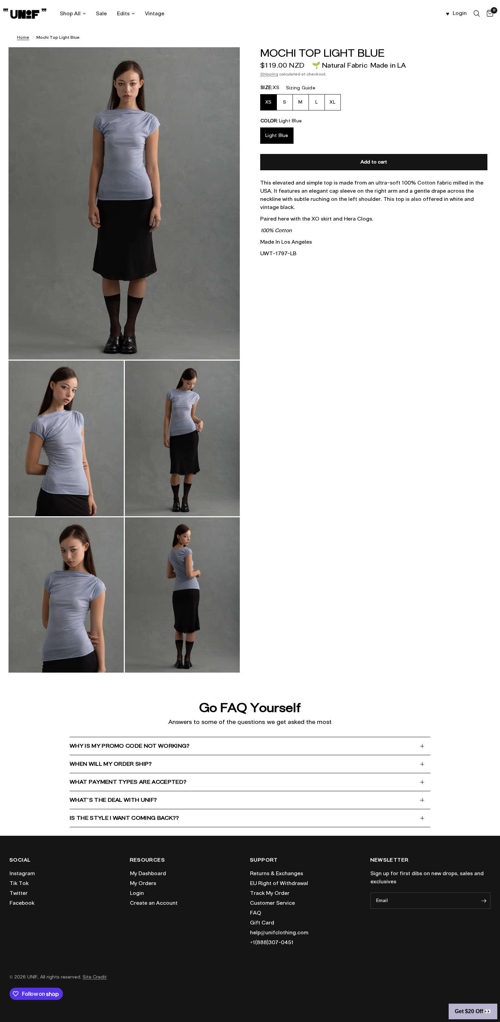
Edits (123, 14)
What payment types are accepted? (128, 782)
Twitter (19, 893)
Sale (101, 14)
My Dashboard (148, 873)
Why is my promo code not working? (130, 746)
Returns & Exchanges (276, 873)
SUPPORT (264, 860)
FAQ (255, 913)
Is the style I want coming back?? (124, 818)
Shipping (269, 73)
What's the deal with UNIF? (113, 800)
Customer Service (272, 903)
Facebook (22, 903)
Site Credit (95, 977)
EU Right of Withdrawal (279, 883)
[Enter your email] (483, 901)
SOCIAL (20, 860)
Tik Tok (19, 883)
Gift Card (262, 923)
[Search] (476, 13)
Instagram (22, 873)
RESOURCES (147, 860)
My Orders (143, 883)
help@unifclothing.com (279, 933)
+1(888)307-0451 (272, 942)
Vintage (154, 14)
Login (137, 893)
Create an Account (154, 903)
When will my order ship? (111, 764)
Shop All (70, 14)
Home (23, 37)
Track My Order (269, 893)
